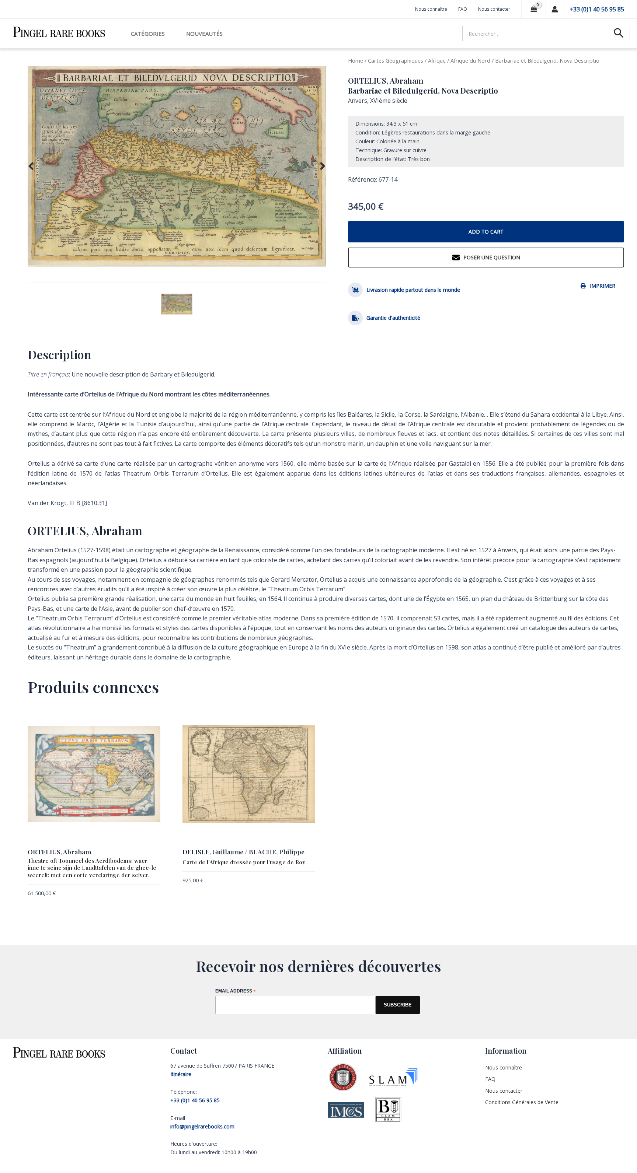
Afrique (437, 60)
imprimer (602, 285)
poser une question (491, 257)
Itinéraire (180, 1074)
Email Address (235, 991)
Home (355, 60)
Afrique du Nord (470, 60)
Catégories (148, 33)
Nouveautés (204, 33)
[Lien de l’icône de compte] (554, 9)
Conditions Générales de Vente (521, 1102)
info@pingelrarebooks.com (202, 1126)
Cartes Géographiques (395, 60)
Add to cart (486, 231)
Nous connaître (431, 9)
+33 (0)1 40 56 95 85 (597, 9)
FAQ (462, 9)
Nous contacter (494, 9)
